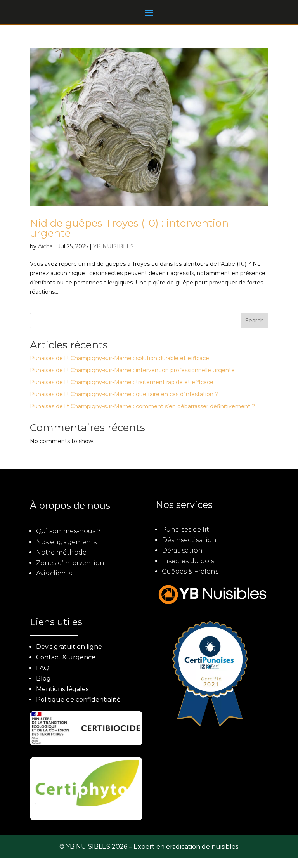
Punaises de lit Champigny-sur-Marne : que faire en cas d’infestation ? (124, 394)
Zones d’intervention (70, 563)
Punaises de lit (185, 529)
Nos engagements (66, 542)
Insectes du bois (188, 561)
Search (254, 320)
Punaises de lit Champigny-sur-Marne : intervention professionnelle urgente (132, 370)
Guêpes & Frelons (190, 571)
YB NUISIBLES (113, 246)
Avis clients (54, 573)
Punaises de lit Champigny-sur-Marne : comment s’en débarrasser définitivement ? (142, 406)
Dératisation (182, 550)
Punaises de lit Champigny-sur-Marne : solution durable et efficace (119, 358)
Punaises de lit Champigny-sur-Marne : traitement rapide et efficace (121, 382)
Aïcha (45, 246)
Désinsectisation (189, 540)
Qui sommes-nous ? (68, 531)
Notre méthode (61, 552)
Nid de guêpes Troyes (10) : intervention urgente (129, 228)
